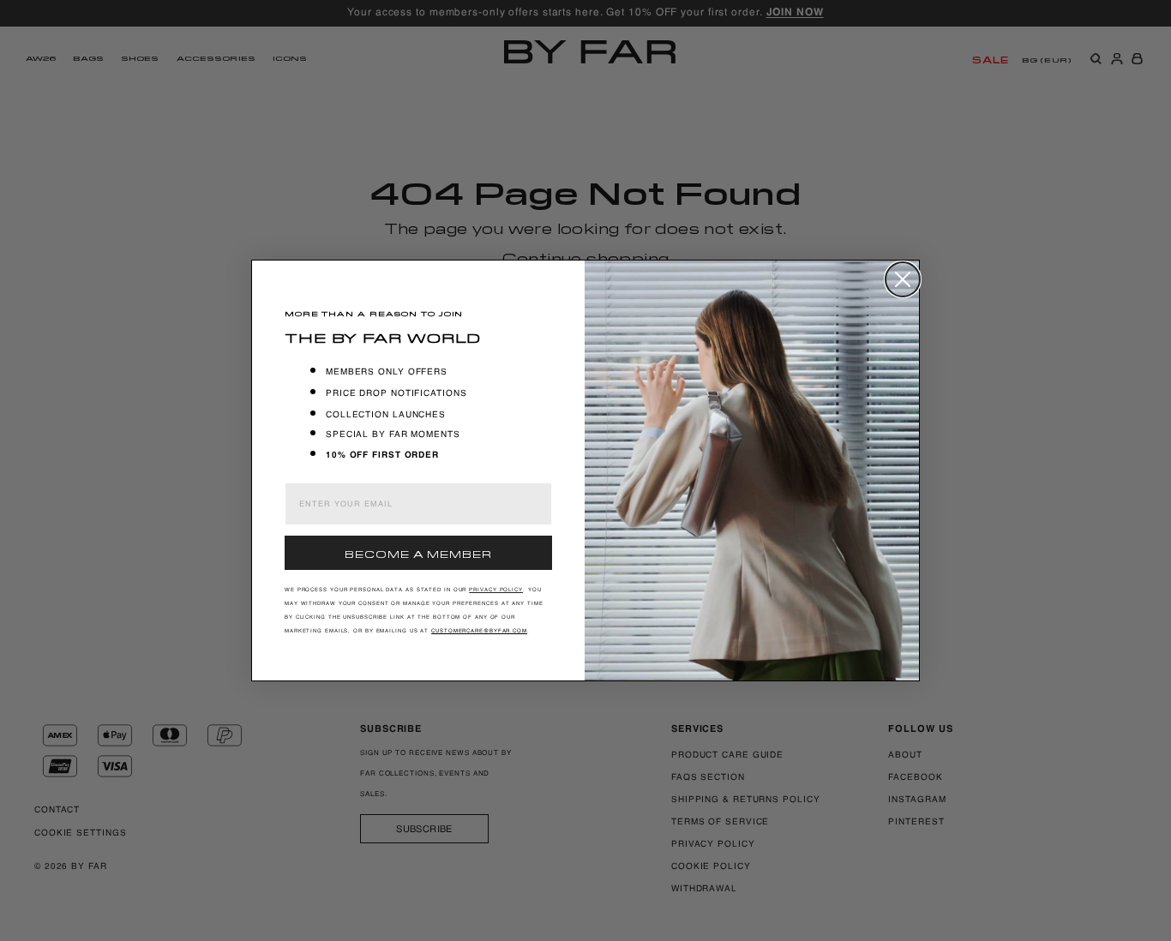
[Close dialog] (903, 279)
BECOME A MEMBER (418, 552)
